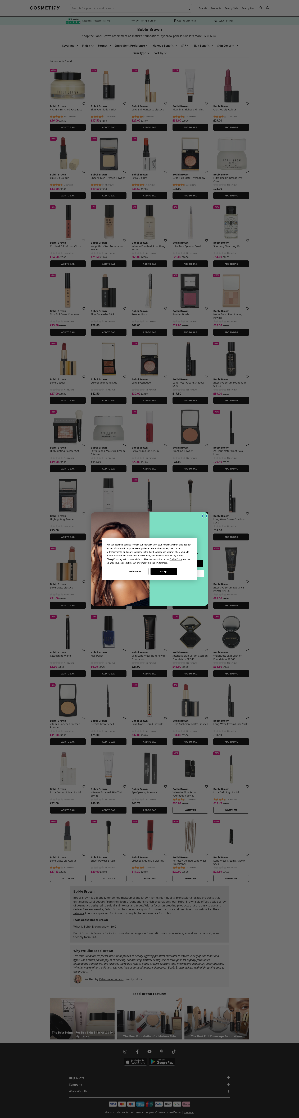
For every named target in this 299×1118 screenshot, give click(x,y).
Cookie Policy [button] (176, 559)
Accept (163, 571)
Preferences (135, 571)
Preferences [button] (161, 563)
